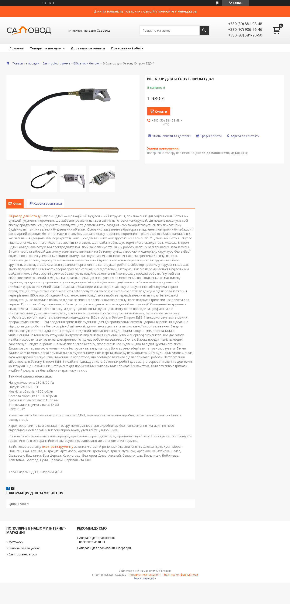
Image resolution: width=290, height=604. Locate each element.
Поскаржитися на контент (145, 574)
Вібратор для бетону (24, 216)
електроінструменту (57, 446)
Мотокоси (15, 542)
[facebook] (8, 489)
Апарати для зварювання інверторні (105, 548)
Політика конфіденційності (181, 574)
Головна (17, 48)
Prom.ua (166, 571)
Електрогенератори (22, 554)
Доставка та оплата (88, 48)
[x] (12, 489)
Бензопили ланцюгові (23, 548)
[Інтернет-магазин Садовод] (28, 30)
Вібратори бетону (86, 63)
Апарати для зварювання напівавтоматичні (97, 540)
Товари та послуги (45, 48)
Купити (161, 111)
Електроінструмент (56, 63)
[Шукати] (204, 30)
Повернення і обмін (127, 48)
